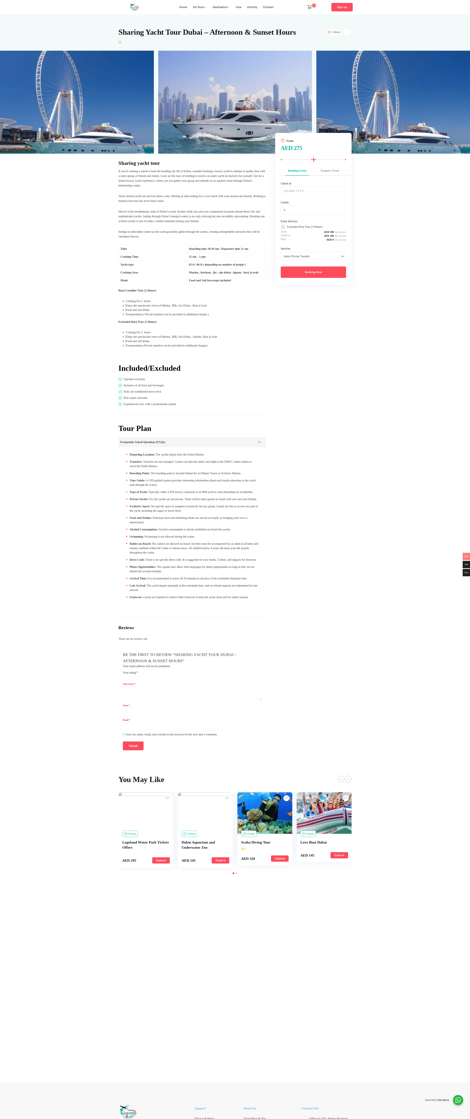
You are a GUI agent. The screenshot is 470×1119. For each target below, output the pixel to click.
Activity (252, 7)
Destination (220, 7)
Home (183, 7)
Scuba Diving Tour (196, 842)
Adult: (284, 232)
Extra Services (289, 221)
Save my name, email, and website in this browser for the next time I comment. (171, 734)
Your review (129, 684)
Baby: (284, 239)
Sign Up (342, 7)
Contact (268, 7)
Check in (286, 183)
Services (285, 248)
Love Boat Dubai (254, 842)
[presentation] (341, 779)
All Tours (198, 7)
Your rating (130, 672)
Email (126, 720)
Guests (285, 202)
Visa (238, 7)
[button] (233, 873)
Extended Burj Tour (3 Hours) (304, 226)
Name (126, 705)
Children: (285, 235)
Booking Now (313, 272)
